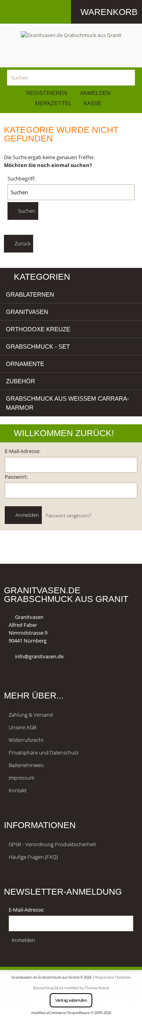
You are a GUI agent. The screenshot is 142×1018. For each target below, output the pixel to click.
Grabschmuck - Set (38, 346)
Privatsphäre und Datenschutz (43, 752)
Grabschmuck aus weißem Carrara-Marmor (67, 403)
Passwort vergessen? (68, 515)
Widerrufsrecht (26, 739)
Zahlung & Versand (31, 714)
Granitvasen (27, 311)
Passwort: (16, 476)
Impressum (21, 777)
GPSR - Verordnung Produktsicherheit (52, 844)
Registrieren (46, 93)
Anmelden (95, 93)
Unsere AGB (22, 727)
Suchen (26, 210)
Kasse (92, 103)
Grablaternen (30, 294)
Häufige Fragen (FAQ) (33, 856)
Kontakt (17, 790)
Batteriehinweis (26, 765)
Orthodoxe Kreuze (38, 329)
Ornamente (25, 363)
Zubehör (20, 381)
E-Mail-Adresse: (22, 451)
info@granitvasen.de (39, 656)
